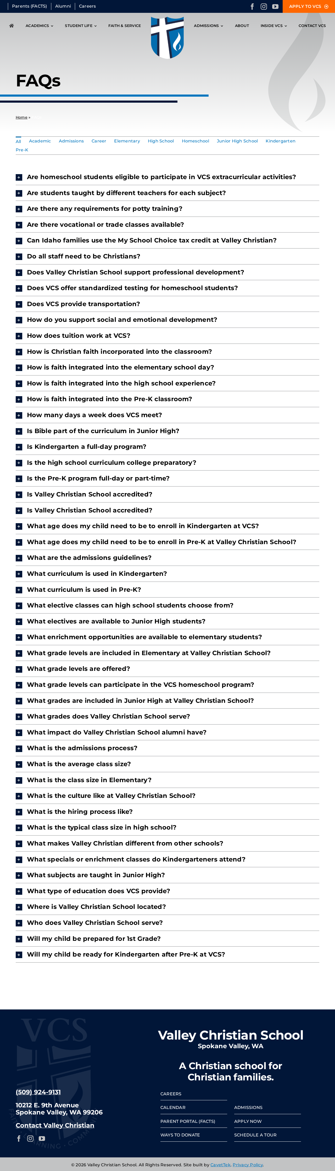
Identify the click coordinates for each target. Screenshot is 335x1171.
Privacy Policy (248, 1164)
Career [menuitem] (99, 141)
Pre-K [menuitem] (22, 149)
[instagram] (264, 6)
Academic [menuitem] (40, 141)
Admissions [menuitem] (71, 141)
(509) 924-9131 (38, 1092)
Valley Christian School (230, 1035)
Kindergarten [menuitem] (280, 141)
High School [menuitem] (161, 141)
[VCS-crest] (167, 18)
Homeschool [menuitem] (195, 141)
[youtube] (275, 6)
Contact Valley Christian (55, 1125)
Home (21, 117)
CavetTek (220, 1164)
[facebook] (252, 6)
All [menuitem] (18, 141)
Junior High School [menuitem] (237, 141)
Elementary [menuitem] (127, 141)
